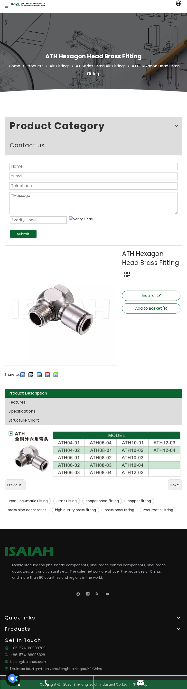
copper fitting (139, 500)
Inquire (148, 295)
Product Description (28, 393)
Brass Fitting (66, 500)
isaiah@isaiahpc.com (28, 661)
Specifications (22, 411)
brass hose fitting (119, 509)
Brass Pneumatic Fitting (28, 500)
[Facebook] (78, 593)
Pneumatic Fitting (158, 509)
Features (17, 402)
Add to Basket (148, 308)
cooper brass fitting (102, 500)
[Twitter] (98, 593)
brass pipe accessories (27, 509)
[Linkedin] (88, 593)
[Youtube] (107, 593)
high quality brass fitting (75, 509)
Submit (23, 234)
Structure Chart (24, 420)
